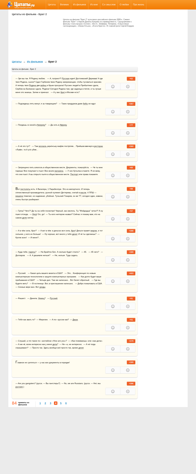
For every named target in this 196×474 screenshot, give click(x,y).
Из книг (94, 4)
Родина (32, 85)
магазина (59, 171)
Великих (64, 4)
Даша (75, 319)
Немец (41, 298)
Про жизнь (138, 4)
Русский (53, 298)
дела (55, 344)
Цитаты (52, 4)
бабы (85, 103)
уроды (42, 287)
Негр (34, 214)
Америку (41, 125)
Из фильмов (79, 4)
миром (94, 230)
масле (83, 192)
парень (32, 252)
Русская (65, 78)
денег (74, 234)
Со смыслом (109, 4)
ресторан (98, 146)
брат (63, 92)
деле (24, 218)
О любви (124, 4)
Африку (63, 125)
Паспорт (74, 174)
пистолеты (25, 189)
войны (43, 85)
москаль (42, 146)
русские (19, 387)
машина (19, 196)
